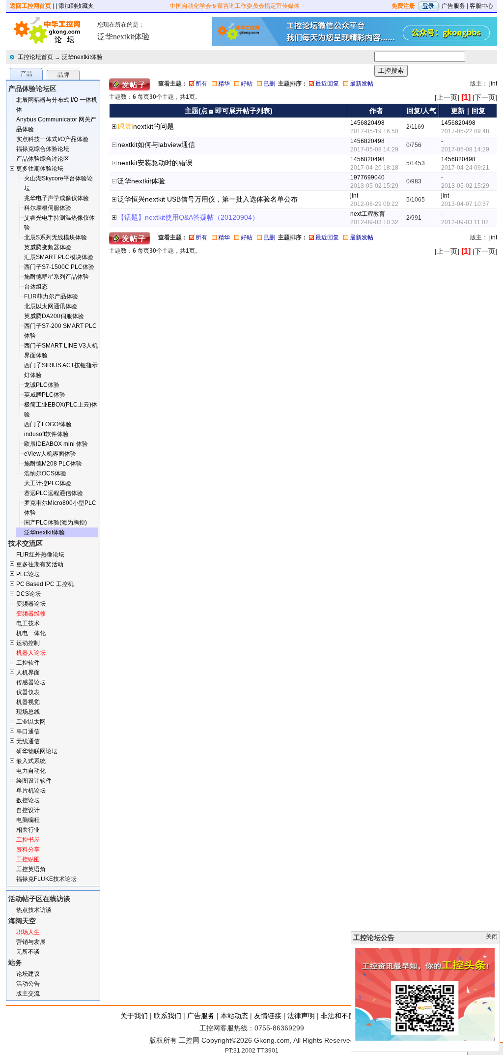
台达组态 (36, 286)
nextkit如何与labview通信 (156, 144)
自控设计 (28, 810)
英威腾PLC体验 (44, 394)
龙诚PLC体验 (41, 384)
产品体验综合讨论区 (42, 158)
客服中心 (481, 5)
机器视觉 (28, 702)
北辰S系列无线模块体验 (55, 237)
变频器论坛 (31, 603)
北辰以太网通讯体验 (50, 306)
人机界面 (28, 672)
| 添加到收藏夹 (75, 5)
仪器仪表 (28, 692)
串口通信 (28, 731)
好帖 (246, 83)
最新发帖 (361, 83)
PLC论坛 (28, 574)
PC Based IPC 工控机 (45, 584)
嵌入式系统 (31, 761)
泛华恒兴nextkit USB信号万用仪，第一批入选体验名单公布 (207, 199)
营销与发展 (31, 941)
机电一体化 (31, 633)
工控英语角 (31, 869)
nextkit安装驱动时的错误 (155, 163)
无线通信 (28, 741)
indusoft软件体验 (46, 434)
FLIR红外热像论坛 (40, 554)
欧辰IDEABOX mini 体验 (56, 443)
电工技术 (28, 623)
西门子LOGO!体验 (48, 424)
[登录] (428, 5)
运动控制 (28, 643)
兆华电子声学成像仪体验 (56, 198)
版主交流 (28, 993)
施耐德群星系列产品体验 (56, 276)
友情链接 (267, 1016)
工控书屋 (28, 839)
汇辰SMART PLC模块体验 (58, 257)
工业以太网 (31, 721)
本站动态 (234, 1016)
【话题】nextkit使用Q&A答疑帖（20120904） (188, 217)
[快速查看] (114, 127)
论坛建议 (28, 973)
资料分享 (28, 849)
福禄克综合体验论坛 (42, 149)
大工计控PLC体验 (47, 483)
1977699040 (367, 177)
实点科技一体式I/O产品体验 (52, 139)
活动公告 (28, 983)
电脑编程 (28, 820)
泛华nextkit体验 (82, 57)
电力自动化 (31, 770)
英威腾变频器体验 (47, 247)
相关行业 (28, 829)
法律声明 (301, 1016)
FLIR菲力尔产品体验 (51, 296)
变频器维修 (31, 613)
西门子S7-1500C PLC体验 (59, 267)
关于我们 (134, 1016)
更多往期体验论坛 (39, 168)
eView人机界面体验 (50, 453)
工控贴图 (28, 859)
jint (493, 83)
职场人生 (28, 932)
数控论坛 (28, 800)
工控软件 (28, 662)
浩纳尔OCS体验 (45, 473)
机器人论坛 (31, 652)
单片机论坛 (31, 790)
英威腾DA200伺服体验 (54, 316)
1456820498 (367, 122)
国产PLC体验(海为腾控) (55, 522)
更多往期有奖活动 (39, 564)
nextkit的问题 (153, 126)
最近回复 (327, 83)
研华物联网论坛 (36, 751)
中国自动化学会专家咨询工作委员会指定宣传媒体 (235, 5)
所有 (201, 83)
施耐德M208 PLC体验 (53, 463)
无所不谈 (28, 951)
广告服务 (453, 5)
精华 (224, 83)
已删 (269, 83)
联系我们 (167, 1016)
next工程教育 (367, 213)
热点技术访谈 (34, 910)
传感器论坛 (31, 682)
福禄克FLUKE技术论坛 (46, 879)
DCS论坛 (28, 593)
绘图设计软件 (34, 780)
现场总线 (28, 711)
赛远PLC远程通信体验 (53, 493)
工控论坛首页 (35, 57)
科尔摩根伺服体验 (47, 208)
